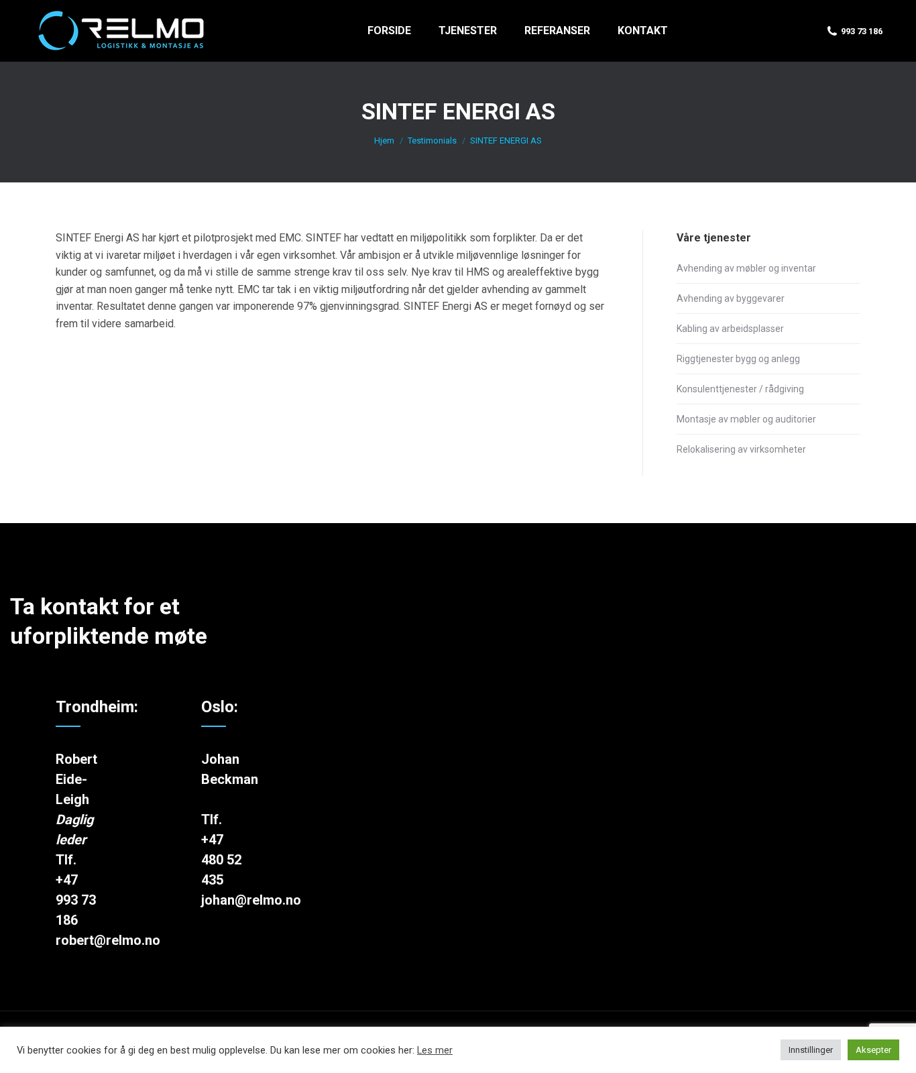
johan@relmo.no (251, 900)
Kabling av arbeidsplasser (730, 328)
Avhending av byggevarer (731, 298)
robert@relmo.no (108, 940)
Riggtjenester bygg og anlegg (738, 358)
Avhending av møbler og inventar (746, 268)
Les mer (435, 1050)
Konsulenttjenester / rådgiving (740, 389)
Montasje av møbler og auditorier (746, 419)
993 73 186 (861, 31)
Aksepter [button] (873, 1050)
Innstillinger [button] (811, 1050)
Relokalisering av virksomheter (741, 449)
